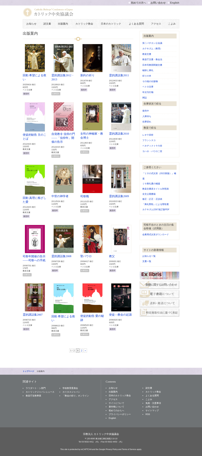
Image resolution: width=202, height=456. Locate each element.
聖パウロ (86, 256)
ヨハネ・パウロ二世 (152, 151)
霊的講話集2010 (119, 133)
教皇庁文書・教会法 (152, 59)
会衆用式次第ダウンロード (155, 234)
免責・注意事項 (153, 403)
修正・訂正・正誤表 (152, 199)
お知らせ (31, 23)
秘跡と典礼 (147, 70)
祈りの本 (146, 76)
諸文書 (47, 23)
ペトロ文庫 (147, 87)
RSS (148, 414)
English (174, 2)
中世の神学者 (59, 196)
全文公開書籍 (149, 194)
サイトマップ (152, 410)
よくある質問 (136, 23)
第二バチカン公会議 (152, 43)
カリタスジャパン (71, 392)
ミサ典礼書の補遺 (151, 183)
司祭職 (84, 196)
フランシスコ (149, 140)
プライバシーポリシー (120, 414)
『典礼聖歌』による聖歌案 (155, 204)
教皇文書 (146, 54)
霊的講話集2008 (61, 256)
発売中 (145, 111)
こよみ (172, 23)
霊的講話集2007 (33, 314)
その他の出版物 (150, 81)
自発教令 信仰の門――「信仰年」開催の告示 (63, 137)
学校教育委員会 (70, 388)
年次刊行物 (147, 92)
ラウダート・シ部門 (36, 388)
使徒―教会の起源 (120, 314)
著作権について (116, 406)
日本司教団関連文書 (152, 65)
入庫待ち (146, 116)
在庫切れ (146, 122)
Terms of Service (129, 449)
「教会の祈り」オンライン (75, 395)
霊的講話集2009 (119, 196)
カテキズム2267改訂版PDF (155, 209)
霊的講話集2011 (119, 75)
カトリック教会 (84, 23)
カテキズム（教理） (152, 48)
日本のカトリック (111, 23)
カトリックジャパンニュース (40, 392)
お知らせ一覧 (149, 256)
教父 (112, 256)
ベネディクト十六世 (152, 146)
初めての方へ (138, 2)
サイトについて (116, 403)
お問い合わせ (158, 2)
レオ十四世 (147, 135)
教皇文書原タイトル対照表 (155, 189)
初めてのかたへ (116, 410)
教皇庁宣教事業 (33, 395)
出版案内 (63, 23)
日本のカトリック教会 (120, 395)
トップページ (28, 371)
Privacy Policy (112, 449)
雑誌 (144, 97)
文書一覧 (146, 261)
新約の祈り (87, 75)
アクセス (156, 23)
